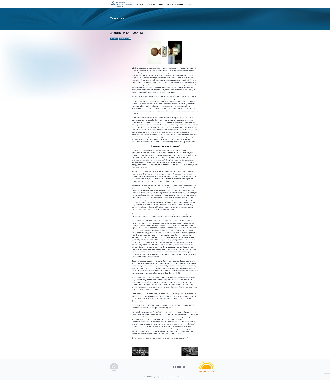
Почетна (141, 5)
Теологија (114, 39)
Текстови (151, 5)
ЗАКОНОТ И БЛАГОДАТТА (126, 33)
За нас (188, 5)
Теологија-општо (125, 39)
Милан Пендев (115, 36)
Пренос (161, 5)
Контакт (179, 5)
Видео (170, 5)
